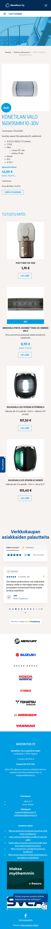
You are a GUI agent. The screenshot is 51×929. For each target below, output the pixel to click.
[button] (2, 464)
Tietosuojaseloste (25, 920)
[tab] (9, 609)
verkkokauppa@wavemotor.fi (25, 815)
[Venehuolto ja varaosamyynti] (15, 5)
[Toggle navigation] (46, 5)
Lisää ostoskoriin (12, 192)
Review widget (18, 621)
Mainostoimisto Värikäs (29, 925)
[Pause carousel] (25, 613)
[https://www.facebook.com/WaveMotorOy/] (26, 915)
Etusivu (8, 52)
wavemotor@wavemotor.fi (25, 812)
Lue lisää (25, 276)
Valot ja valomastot (22, 52)
